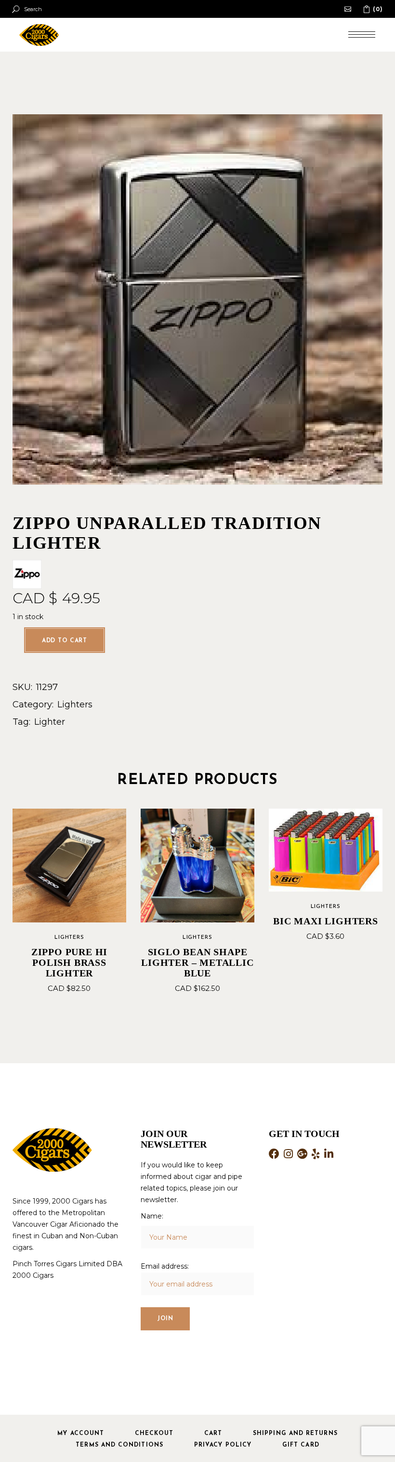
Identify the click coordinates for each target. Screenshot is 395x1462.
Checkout (154, 1433)
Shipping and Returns (295, 1433)
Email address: (165, 1266)
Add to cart (64, 641)
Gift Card (300, 1445)
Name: (152, 1216)
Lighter (49, 722)
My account (80, 1433)
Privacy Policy (222, 1445)
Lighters (74, 704)
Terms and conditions (119, 1445)
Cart (213, 1433)
